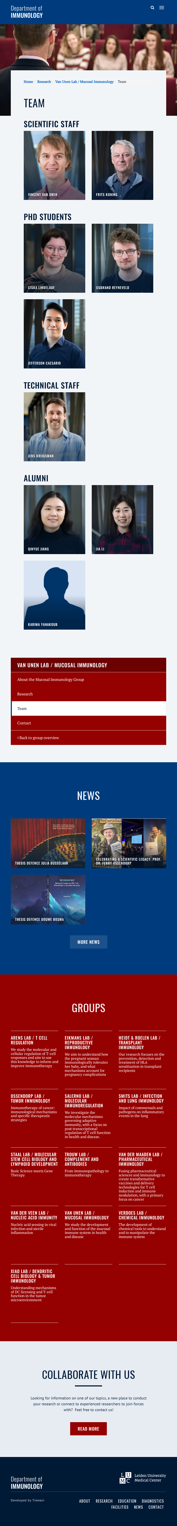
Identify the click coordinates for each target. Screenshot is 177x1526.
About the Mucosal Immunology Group (50, 679)
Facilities (120, 1507)
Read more (88, 1428)
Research (44, 81)
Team (22, 708)
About (84, 1501)
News (138, 1507)
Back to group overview (39, 737)
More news (88, 942)
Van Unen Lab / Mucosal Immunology (84, 81)
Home (28, 81)
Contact (24, 722)
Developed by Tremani (27, 1500)
